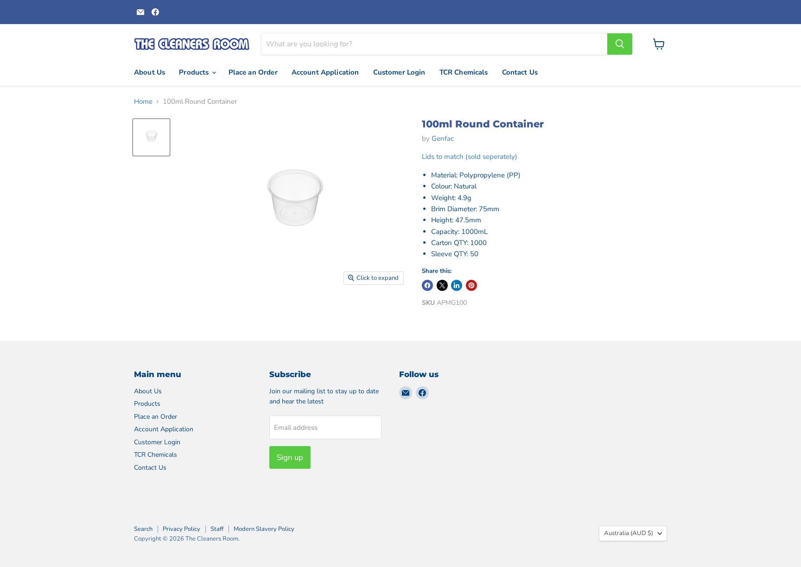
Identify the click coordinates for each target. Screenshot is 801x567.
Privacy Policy (181, 529)
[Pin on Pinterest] (471, 285)
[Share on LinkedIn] (456, 285)
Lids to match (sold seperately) (469, 156)
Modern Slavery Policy (264, 529)
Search (143, 529)
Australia (628, 533)
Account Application (325, 72)
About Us (149, 72)
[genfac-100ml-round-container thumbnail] (151, 137)
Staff (216, 529)
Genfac (443, 138)
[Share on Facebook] (427, 285)
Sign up (290, 457)
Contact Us (520, 72)
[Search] (619, 44)
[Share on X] (442, 285)
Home (143, 102)
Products (194, 72)
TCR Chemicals (463, 72)
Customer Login (399, 72)
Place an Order (253, 72)
